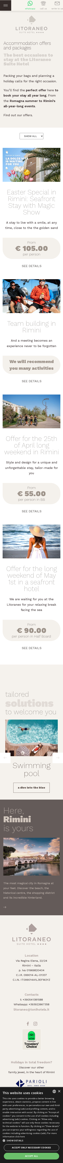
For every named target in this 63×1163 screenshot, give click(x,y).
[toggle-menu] (5, 5)
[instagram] (35, 1025)
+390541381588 (33, 999)
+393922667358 (39, 1004)
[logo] (31, 23)
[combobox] (54, 1091)
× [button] (59, 1091)
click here (20, 1136)
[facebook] (27, 1025)
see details (31, 266)
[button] (31, 1140)
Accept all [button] (31, 1156)
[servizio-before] (5, 758)
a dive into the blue (31, 787)
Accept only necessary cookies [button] (31, 1147)
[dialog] (31, 1125)
